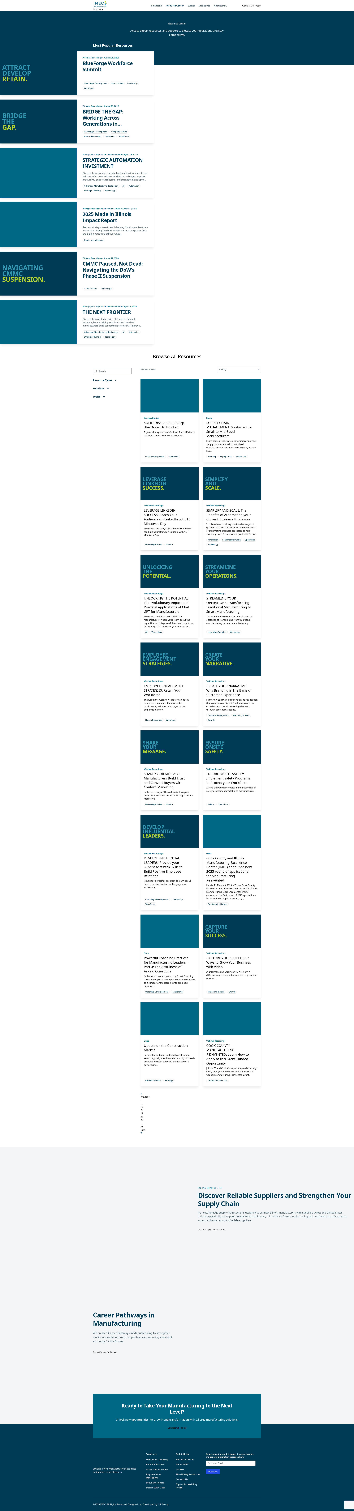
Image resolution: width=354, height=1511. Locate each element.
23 (141, 1119)
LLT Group (163, 1504)
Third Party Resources (188, 1474)
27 (141, 1126)
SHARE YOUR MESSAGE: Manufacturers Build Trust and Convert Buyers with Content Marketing (164, 780)
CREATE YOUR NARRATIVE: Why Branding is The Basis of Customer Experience (228, 690)
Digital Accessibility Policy (186, 1486)
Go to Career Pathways (105, 1352)
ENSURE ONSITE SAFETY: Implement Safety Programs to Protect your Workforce (228, 778)
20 (141, 1110)
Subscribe (212, 1471)
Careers (180, 1469)
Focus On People (155, 1482)
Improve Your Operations (153, 1476)
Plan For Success (155, 1464)
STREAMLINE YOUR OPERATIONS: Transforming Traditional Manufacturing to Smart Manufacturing (228, 605)
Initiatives (204, 5)
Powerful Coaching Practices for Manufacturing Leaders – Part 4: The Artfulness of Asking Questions (166, 964)
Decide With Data (155, 1487)
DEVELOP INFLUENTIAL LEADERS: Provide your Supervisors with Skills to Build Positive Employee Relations (163, 867)
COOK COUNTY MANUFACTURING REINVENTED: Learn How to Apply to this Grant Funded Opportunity (227, 1054)
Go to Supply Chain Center (212, 1229)
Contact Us (182, 1479)
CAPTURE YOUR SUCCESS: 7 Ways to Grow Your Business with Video (228, 962)
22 (141, 1116)
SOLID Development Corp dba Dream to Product (164, 424)
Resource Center (175, 5)
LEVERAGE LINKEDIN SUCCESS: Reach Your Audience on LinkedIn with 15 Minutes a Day (167, 517)
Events (191, 5)
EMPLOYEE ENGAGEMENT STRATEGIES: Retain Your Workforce (163, 690)
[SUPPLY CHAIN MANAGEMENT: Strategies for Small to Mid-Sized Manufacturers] (232, 395)
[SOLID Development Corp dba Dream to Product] (169, 395)
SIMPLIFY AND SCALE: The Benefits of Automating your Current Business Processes (228, 514)
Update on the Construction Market (166, 1047)
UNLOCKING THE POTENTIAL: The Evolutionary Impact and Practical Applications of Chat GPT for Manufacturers (166, 605)
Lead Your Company (157, 1459)
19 (141, 1106)
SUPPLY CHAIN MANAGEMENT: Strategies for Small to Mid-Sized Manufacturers (229, 429)
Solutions (156, 5)
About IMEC (220, 5)
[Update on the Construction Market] (169, 1018)
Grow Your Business (157, 1469)
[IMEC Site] (100, 4)
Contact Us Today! (251, 5)
